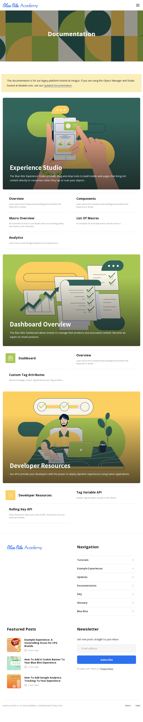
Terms (137, 706)
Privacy (128, 706)
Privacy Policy (106, 668)
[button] (138, 5)
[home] (20, 5)
